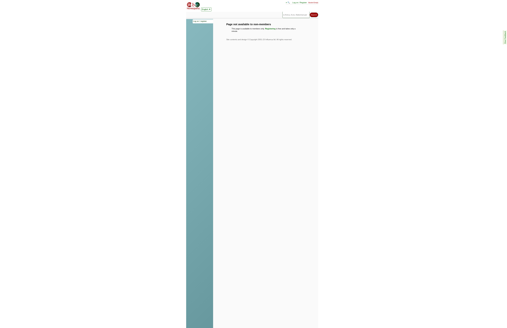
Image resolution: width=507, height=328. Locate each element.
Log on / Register (299, 2)
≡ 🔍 (288, 2)
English (205, 9)
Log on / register (200, 21)
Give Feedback (505, 37)
